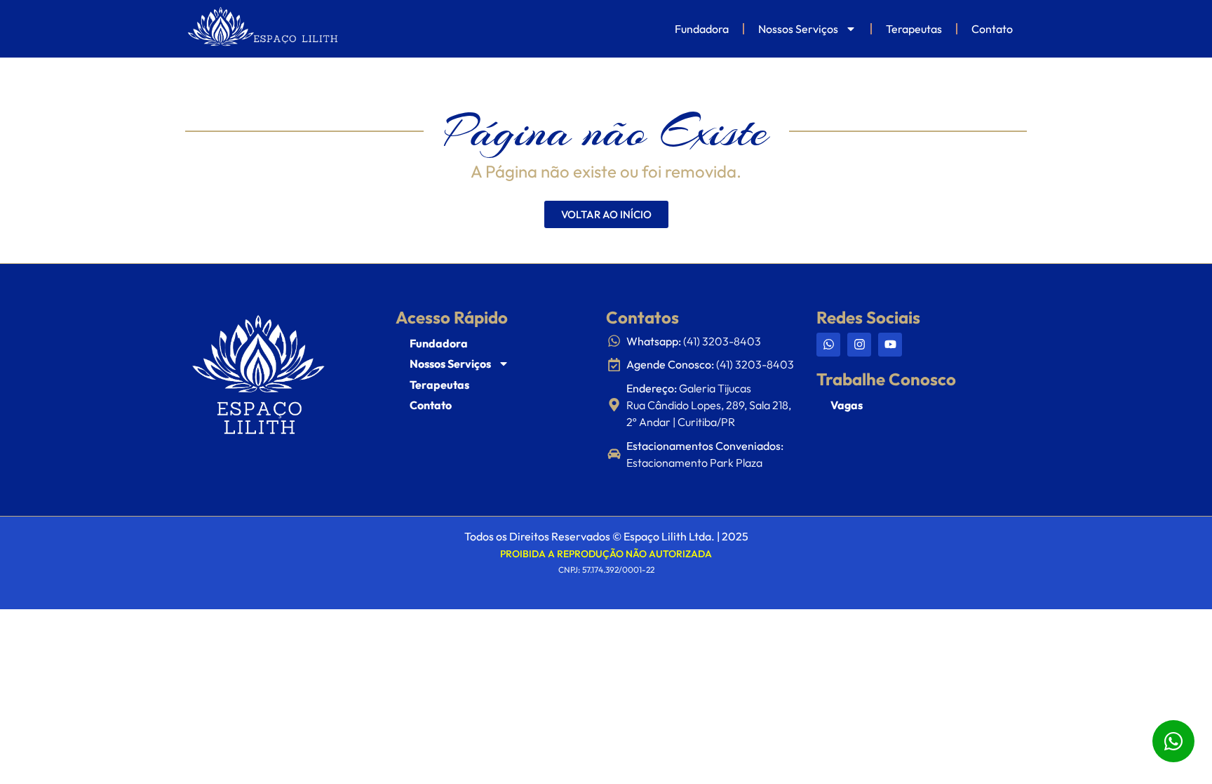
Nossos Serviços (798, 29)
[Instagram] (859, 345)
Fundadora (702, 29)
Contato (992, 29)
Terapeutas (914, 29)
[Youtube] (890, 345)
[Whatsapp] (828, 345)
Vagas (846, 405)
